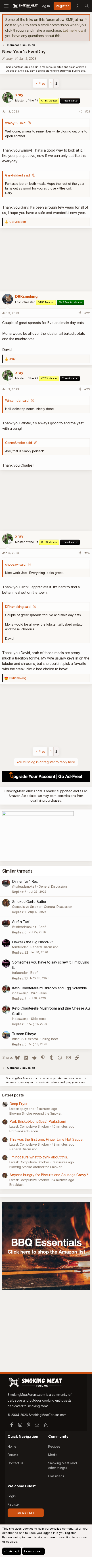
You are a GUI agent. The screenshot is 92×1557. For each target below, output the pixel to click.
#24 (87, 553)
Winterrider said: (17, 400)
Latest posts (13, 1095)
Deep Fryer (18, 1103)
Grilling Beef (49, 1039)
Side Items (38, 1019)
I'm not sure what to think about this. (38, 1157)
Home (12, 1446)
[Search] (86, 6)
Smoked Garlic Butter (29, 901)
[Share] (80, 112)
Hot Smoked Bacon (23, 1131)
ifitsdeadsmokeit (24, 886)
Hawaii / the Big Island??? (32, 942)
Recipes (54, 1446)
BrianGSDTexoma (25, 1039)
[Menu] (6, 6)
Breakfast (16, 1184)
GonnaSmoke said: (19, 443)
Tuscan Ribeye (24, 1034)
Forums (13, 1455)
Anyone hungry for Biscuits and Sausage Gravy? (48, 1175)
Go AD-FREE (26, 1513)
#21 (87, 111)
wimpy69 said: (15, 123)
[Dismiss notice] (85, 19)
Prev (42, 83)
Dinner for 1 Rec (25, 881)
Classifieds (56, 1476)
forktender (20, 947)
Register (14, 1504)
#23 (87, 389)
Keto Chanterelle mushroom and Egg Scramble (49, 988)
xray (9, 58)
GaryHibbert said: (18, 175)
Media (52, 1455)
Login (12, 1496)
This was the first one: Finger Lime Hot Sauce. (46, 1139)
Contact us (15, 1463)
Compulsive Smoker (27, 907)
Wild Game (39, 993)
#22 (87, 313)
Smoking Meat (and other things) (62, 1465)
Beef (42, 927)
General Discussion (53, 886)
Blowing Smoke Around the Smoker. (35, 1113)
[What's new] (77, 6)
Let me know (73, 30)
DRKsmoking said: (18, 607)
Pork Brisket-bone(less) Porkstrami (37, 1121)
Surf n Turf (20, 922)
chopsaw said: (15, 564)
